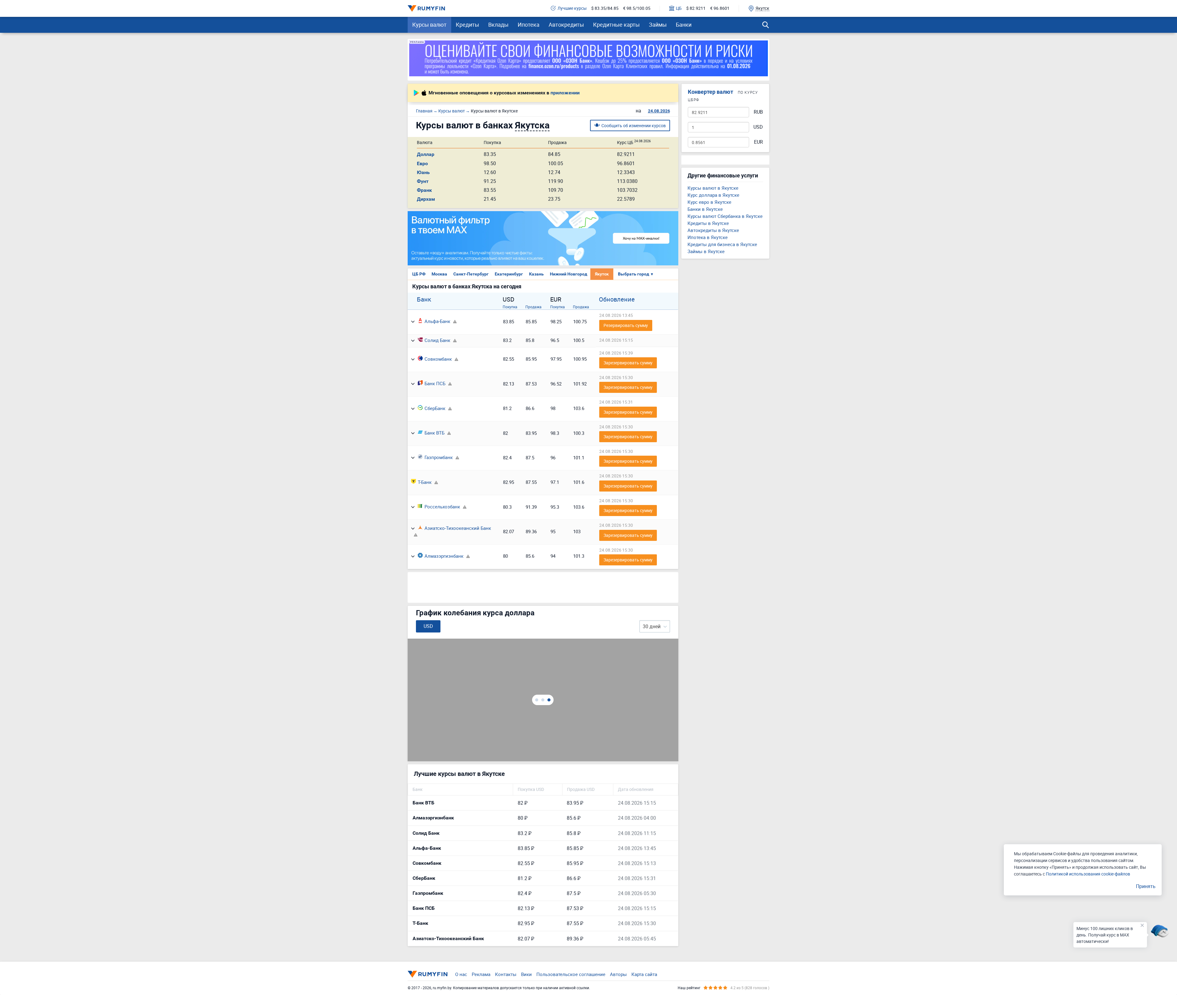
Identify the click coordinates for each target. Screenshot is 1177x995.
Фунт (423, 181)
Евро (422, 163)
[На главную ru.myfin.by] (428, 974)
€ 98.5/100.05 (636, 8)
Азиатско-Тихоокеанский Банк (458, 528)
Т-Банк (425, 482)
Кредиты (467, 24)
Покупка (510, 307)
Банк (424, 299)
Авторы (618, 974)
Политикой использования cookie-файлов (1088, 874)
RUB (758, 112)
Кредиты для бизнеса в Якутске (722, 244)
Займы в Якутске (706, 251)
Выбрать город (636, 274)
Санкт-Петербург (471, 274)
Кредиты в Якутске (708, 223)
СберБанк (435, 408)
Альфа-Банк (437, 321)
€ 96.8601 (719, 8)
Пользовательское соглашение (570, 974)
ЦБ (679, 8)
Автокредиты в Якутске (713, 230)
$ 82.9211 (696, 8)
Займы (658, 24)
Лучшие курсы (572, 8)
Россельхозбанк (442, 506)
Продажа (533, 307)
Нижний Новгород (568, 274)
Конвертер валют (710, 92)
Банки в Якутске (705, 209)
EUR (758, 142)
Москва (439, 274)
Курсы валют (429, 24)
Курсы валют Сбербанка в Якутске (725, 216)
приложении (565, 92)
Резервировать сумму (626, 325)
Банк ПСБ (435, 383)
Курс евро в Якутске (709, 202)
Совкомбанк (438, 359)
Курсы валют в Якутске (713, 188)
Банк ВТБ (434, 433)
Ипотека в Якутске (708, 237)
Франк (424, 190)
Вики (526, 974)
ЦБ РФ (418, 274)
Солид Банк (437, 340)
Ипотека (528, 24)
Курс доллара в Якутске (713, 195)
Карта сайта (644, 974)
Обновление (617, 299)
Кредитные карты (616, 24)
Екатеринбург (509, 274)
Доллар (425, 154)
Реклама (481, 974)
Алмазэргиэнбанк (444, 556)
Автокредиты (566, 24)
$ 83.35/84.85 (605, 8)
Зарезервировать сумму (628, 363)
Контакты (505, 974)
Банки (683, 24)
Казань (536, 274)
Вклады (498, 24)
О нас (461, 974)
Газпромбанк (439, 457)
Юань (423, 172)
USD (758, 127)
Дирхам (426, 199)
